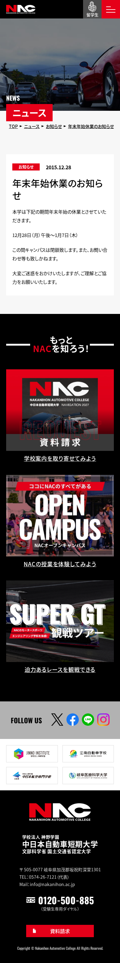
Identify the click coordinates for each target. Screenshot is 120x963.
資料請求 (60, 931)
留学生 (92, 15)
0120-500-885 (66, 900)
